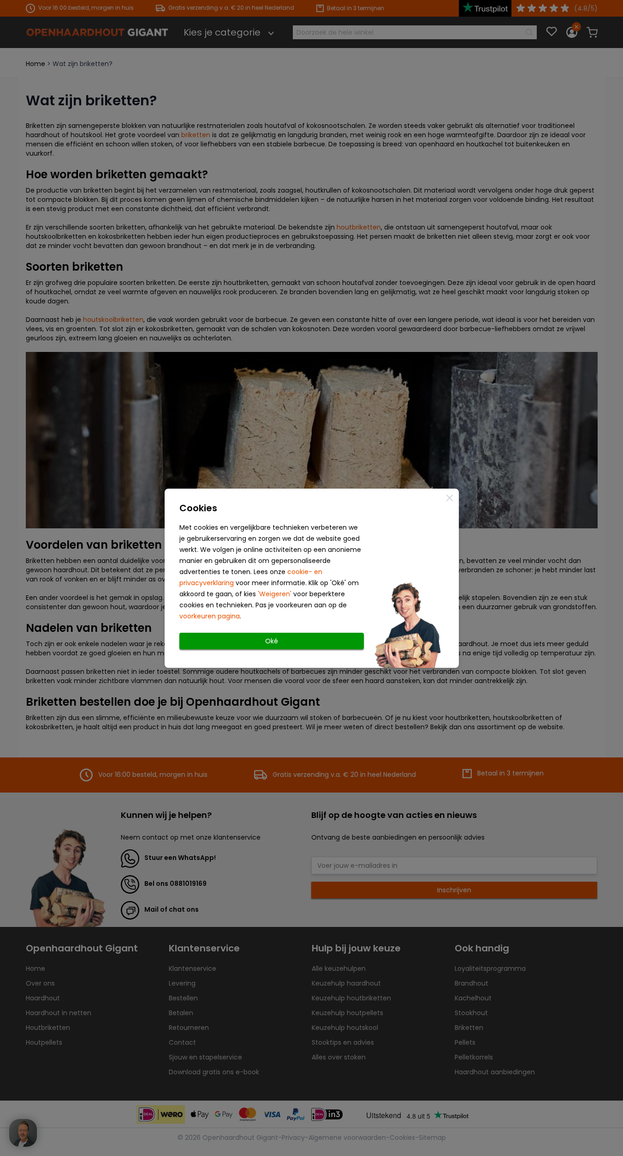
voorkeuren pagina (209, 616)
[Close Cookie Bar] (449, 497)
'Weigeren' (274, 594)
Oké (271, 641)
